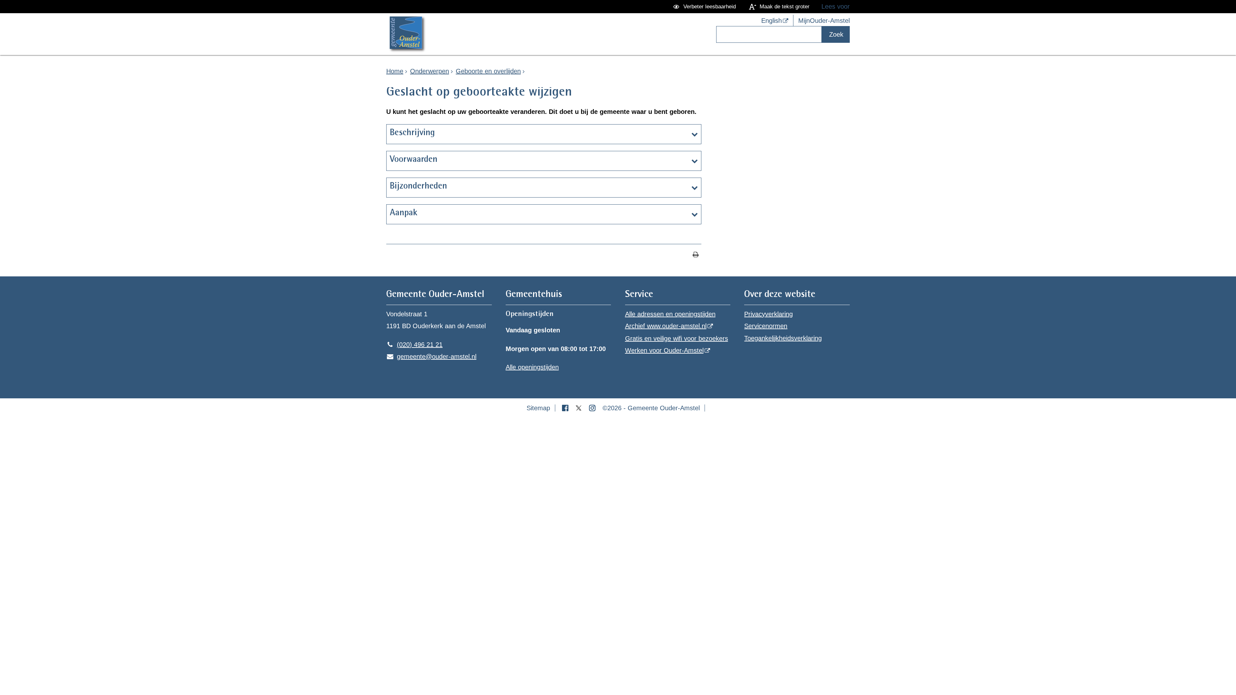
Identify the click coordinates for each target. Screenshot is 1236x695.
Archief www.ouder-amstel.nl (666, 325)
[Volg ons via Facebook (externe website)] (566, 408)
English (771, 20)
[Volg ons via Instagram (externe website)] (593, 408)
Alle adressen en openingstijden (670, 314)
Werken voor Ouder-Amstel (664, 350)
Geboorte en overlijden (488, 71)
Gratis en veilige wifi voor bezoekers (676, 338)
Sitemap (538, 408)
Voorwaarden (413, 159)
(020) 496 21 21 (414, 344)
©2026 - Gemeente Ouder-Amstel (651, 408)
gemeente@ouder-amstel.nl (431, 356)
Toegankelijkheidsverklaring (783, 338)
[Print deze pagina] (696, 255)
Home (394, 71)
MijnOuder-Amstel (824, 20)
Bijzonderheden (418, 186)
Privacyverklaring (768, 314)
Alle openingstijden (532, 367)
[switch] (705, 6)
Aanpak (403, 213)
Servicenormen (765, 325)
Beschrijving (412, 133)
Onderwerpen (429, 71)
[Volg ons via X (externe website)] (580, 408)
